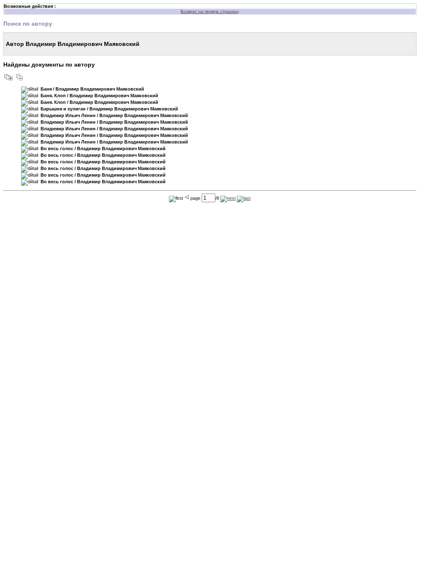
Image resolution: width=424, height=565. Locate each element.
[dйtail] (29, 89)
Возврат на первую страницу (210, 11)
